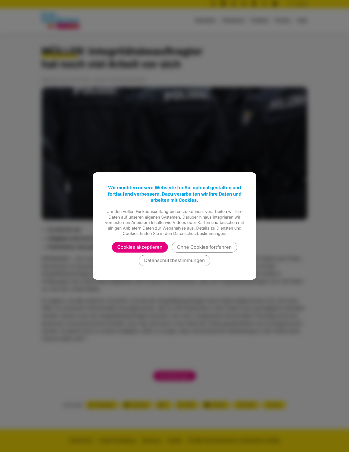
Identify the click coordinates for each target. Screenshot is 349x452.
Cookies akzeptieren (139, 247)
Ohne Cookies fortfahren (204, 247)
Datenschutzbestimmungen (174, 260)
